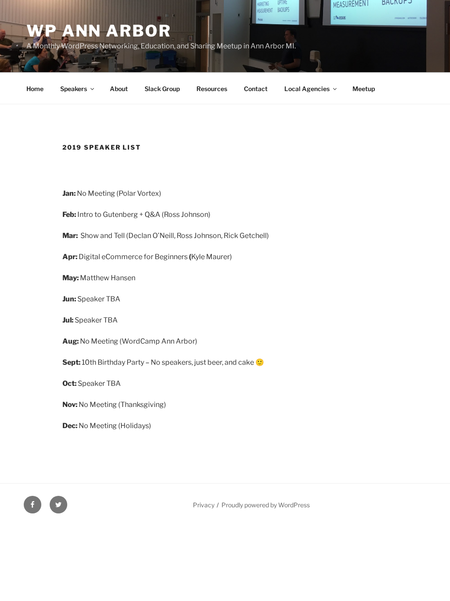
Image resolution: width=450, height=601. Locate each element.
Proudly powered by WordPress (265, 505)
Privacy (203, 505)
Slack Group (162, 88)
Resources (211, 88)
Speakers (73, 88)
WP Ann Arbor (98, 30)
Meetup (363, 88)
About (119, 88)
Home (35, 88)
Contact (256, 88)
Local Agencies (307, 88)
